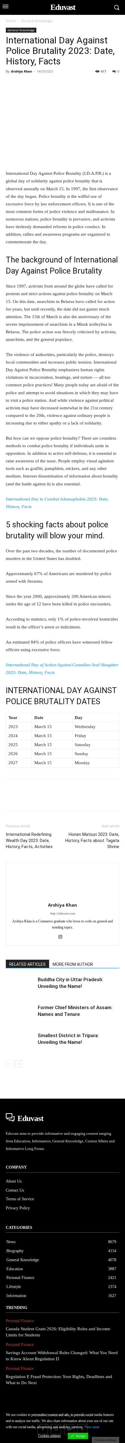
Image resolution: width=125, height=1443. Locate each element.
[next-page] (18, 1063)
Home (11, 20)
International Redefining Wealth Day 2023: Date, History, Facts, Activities (29, 840)
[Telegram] (105, 84)
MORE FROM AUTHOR (73, 964)
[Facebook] (11, 84)
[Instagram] (62, 937)
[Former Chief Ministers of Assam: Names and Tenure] (20, 1014)
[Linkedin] (65, 84)
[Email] (92, 84)
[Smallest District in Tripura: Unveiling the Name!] (20, 1042)
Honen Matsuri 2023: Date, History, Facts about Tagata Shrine (92, 840)
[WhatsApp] (52, 84)
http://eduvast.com (62, 913)
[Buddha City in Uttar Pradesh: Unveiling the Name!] (20, 986)
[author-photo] (62, 897)
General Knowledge (37, 20)
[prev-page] (9, 1063)
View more (91, 1427)
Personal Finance (20, 1321)
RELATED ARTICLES (27, 964)
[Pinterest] (38, 84)
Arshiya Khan (21, 71)
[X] (25, 84)
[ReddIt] (78, 84)
